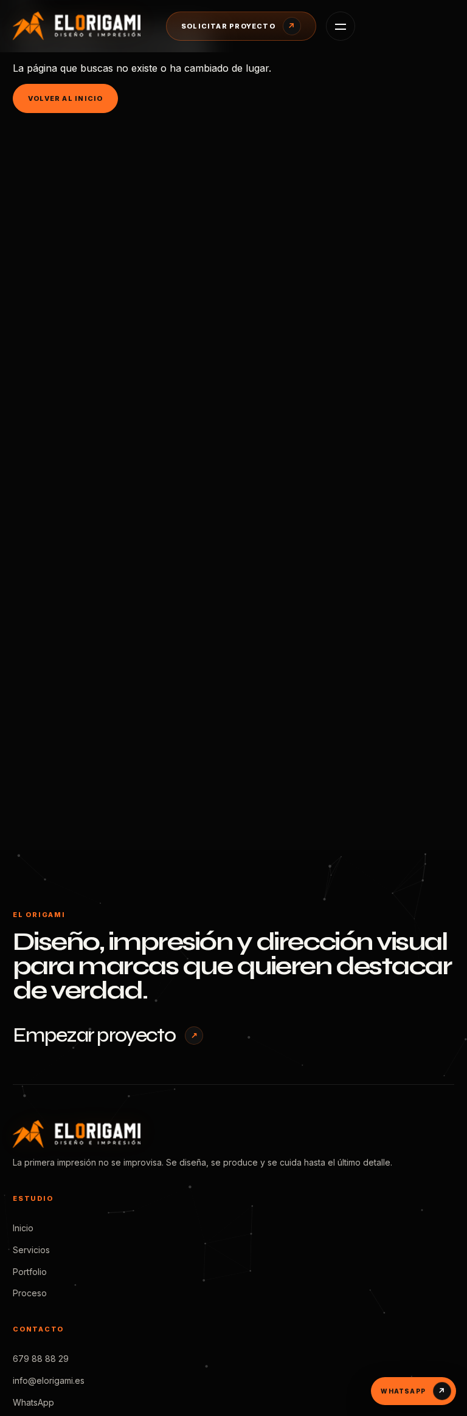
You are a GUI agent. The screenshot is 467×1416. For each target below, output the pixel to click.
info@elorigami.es (49, 1380)
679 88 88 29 (41, 1358)
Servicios (31, 1250)
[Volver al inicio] (80, 26)
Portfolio (30, 1271)
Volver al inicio (65, 98)
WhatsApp (33, 1402)
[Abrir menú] (340, 26)
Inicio (23, 1228)
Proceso (30, 1293)
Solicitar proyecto (238, 26)
